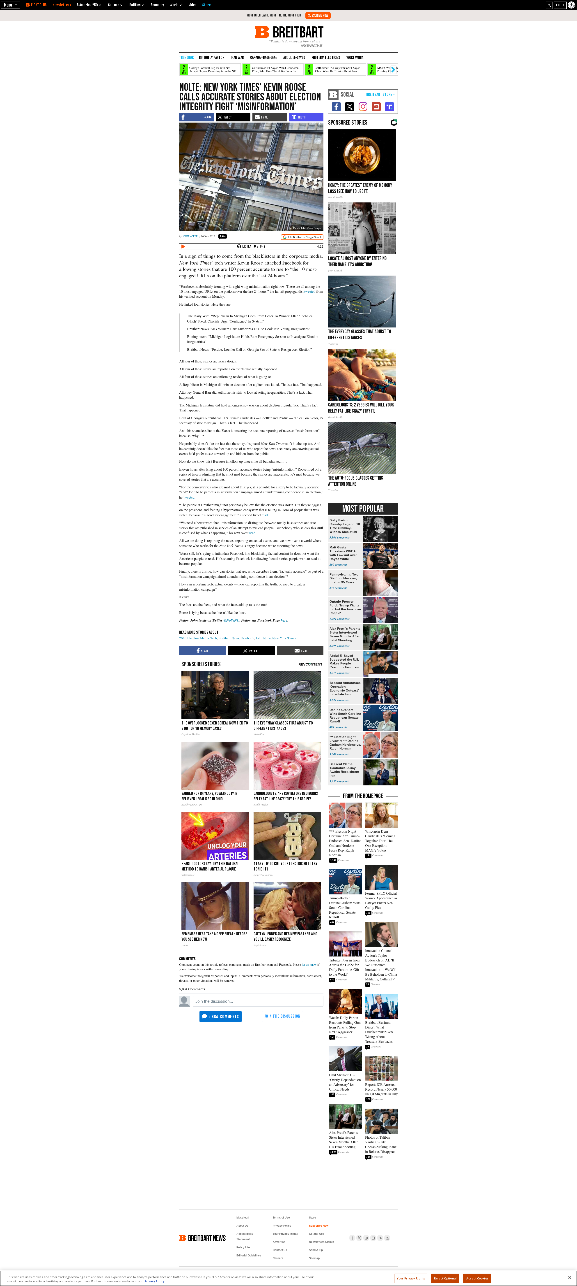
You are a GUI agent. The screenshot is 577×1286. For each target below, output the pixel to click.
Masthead (242, 1217)
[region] (288, 1278)
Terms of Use (281, 1217)
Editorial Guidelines (248, 1255)
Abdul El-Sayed (294, 57)
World (174, 5)
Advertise (279, 1242)
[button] (10, 5)
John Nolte (190, 236)
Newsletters (62, 5)
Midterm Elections (325, 57)
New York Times (284, 638)
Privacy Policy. (154, 1281)
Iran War (237, 57)
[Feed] (387, 1238)
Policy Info (243, 1247)
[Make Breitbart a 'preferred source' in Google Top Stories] (302, 237)
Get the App (316, 1233)
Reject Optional (445, 1278)
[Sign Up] (318, 15)
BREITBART (297, 32)
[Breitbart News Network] (333, 95)
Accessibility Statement (244, 1236)
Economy (157, 5)
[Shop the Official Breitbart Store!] (380, 95)
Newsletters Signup (321, 1242)
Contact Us (280, 1250)
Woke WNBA (354, 57)
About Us (242, 1225)
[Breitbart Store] (206, 5)
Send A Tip (316, 1250)
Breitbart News (228, 638)
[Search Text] (549, 5)
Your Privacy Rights (411, 1278)
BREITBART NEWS (207, 1238)
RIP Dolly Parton (211, 57)
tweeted (309, 291)
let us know (309, 964)
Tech (213, 638)
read (265, 515)
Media (204, 638)
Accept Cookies (477, 1278)
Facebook (247, 638)
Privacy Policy (282, 1225)
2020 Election (189, 638)
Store (312, 1217)
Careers (278, 1258)
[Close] (570, 1278)
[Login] (560, 5)
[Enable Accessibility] (572, 5)
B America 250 (87, 5)
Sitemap (314, 1258)
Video (193, 5)
